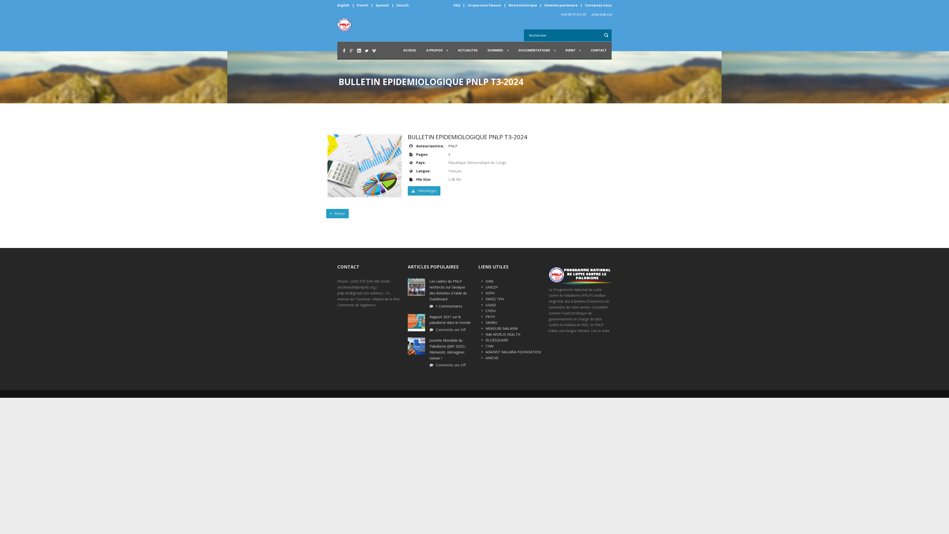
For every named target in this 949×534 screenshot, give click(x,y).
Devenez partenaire (561, 5)
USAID (491, 305)
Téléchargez (426, 190)
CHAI (490, 346)
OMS (490, 281)
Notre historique (523, 5)
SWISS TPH (495, 299)
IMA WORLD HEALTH (503, 334)
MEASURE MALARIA (502, 328)
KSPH (490, 293)
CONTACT (599, 50)
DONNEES (495, 50)
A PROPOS (434, 50)
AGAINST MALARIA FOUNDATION (513, 352)
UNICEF (492, 287)
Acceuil (409, 50)
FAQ (456, 5)
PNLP (452, 146)
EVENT (570, 50)
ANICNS (492, 358)
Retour (339, 213)
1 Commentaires (449, 306)
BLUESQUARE (497, 340)
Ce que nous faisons (484, 5)
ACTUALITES (468, 50)
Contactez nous (598, 5)
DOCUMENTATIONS (534, 50)
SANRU (491, 322)
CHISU (491, 310)
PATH (490, 316)
